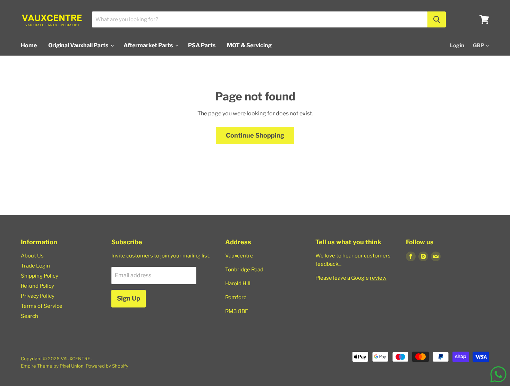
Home (29, 45)
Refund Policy (37, 286)
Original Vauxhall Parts (78, 45)
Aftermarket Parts (149, 45)
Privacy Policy (37, 296)
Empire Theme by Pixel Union (52, 366)
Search (29, 316)
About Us (32, 256)
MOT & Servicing (249, 45)
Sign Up (128, 298)
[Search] (436, 19)
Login (457, 45)
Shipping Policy (39, 276)
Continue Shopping (255, 135)
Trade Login (35, 266)
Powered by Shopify (107, 366)
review (378, 278)
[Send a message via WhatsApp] (498, 374)
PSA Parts (201, 45)
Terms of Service (41, 306)
